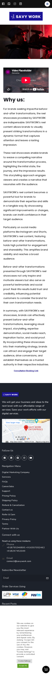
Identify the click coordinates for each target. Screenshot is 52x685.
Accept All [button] (23, 666)
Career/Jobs (8, 486)
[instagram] (24, 457)
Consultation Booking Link (26, 371)
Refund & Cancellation (13, 505)
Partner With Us (10, 528)
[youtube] (30, 457)
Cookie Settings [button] (24, 661)
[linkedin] (11, 457)
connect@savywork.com (19, 561)
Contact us (7, 509)
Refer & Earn (8, 514)
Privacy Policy (9, 519)
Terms (5, 523)
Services (6, 476)
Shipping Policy (10, 500)
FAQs (5, 481)
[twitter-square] (17, 457)
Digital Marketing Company (16, 472)
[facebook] (4, 457)
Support (6, 491)
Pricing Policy (9, 495)
